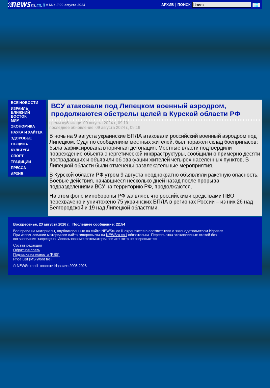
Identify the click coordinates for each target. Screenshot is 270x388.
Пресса (18, 168)
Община (19, 144)
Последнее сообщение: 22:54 (98, 224)
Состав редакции (27, 245)
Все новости (24, 103)
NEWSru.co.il (116, 235)
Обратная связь (26, 250)
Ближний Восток (20, 114)
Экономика (23, 126)
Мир (15, 120)
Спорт (17, 156)
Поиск (184, 5)
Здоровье (21, 138)
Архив (167, 5)
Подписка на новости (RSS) (36, 254)
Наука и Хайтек (26, 132)
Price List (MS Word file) (32, 259)
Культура (20, 150)
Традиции (21, 162)
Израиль (19, 108)
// (65, 5)
